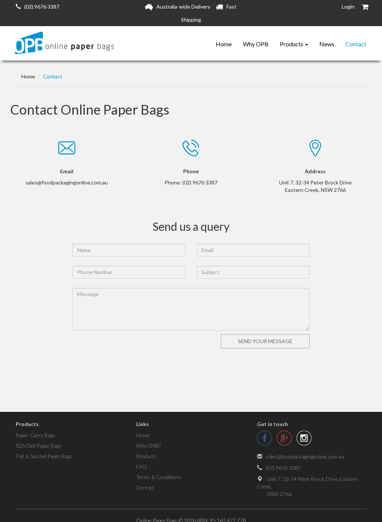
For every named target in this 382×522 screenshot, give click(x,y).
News (326, 43)
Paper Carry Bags (35, 435)
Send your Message (265, 341)
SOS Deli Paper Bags (39, 445)
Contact (355, 43)
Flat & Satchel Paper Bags (44, 456)
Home (224, 43)
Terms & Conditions (158, 477)
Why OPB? (148, 445)
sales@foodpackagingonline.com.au (305, 456)
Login (348, 6)
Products (292, 43)
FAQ (141, 466)
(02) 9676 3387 (40, 6)
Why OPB (256, 43)
